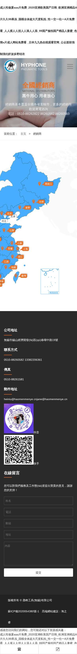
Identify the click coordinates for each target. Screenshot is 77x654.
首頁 (23, 133)
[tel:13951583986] (19, 649)
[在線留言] (58, 649)
